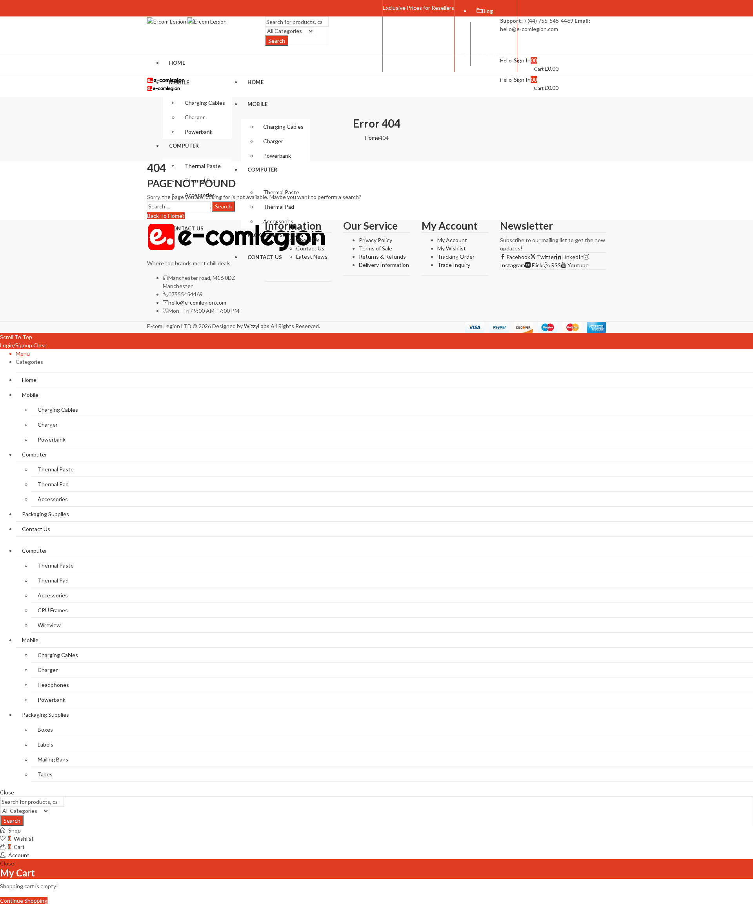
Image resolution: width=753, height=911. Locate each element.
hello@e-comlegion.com (197, 302)
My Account (452, 240)
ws (323, 256)
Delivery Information (384, 264)
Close (40, 345)
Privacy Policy (375, 240)
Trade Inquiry (453, 264)
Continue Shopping (23, 900)
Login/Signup (16, 345)
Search (276, 40)
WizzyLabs (256, 326)
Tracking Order (456, 256)
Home (372, 137)
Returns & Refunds (382, 256)
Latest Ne (308, 256)
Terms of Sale (375, 248)
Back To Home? (166, 215)
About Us (308, 240)
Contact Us (310, 248)
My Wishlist (451, 248)
